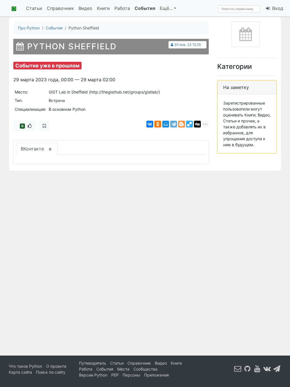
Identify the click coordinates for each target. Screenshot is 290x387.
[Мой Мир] (165, 124)
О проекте (56, 366)
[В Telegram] (277, 369)
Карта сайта (20, 372)
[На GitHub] (247, 369)
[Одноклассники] (157, 124)
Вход (277, 8)
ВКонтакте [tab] (36, 149)
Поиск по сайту (50, 372)
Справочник (60, 8)
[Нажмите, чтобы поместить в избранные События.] (44, 125)
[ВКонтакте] (149, 124)
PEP (115, 375)
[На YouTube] (257, 369)
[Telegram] (173, 124)
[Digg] (197, 124)
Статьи (34, 8)
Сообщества (145, 369)
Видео (85, 8)
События (145, 8)
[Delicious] (189, 124)
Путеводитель (92, 363)
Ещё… (166, 8)
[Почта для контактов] (237, 369)
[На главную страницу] (12, 8)
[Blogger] (181, 124)
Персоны (131, 375)
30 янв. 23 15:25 (187, 44)
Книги (103, 8)
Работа (122, 8)
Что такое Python (25, 366)
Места (123, 369)
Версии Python (93, 375)
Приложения (156, 375)
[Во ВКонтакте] (267, 369)
